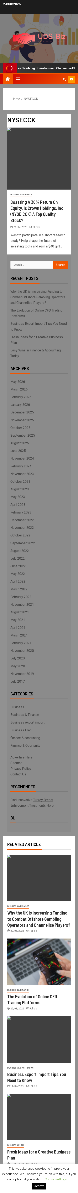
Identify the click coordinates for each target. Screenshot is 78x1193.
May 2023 (17, 497)
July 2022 (17, 558)
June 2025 (18, 451)
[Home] (8, 79)
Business (17, 707)
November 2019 (22, 674)
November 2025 (22, 420)
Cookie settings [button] (56, 1179)
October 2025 (20, 428)
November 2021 (22, 605)
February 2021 (20, 643)
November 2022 (22, 528)
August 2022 (19, 551)
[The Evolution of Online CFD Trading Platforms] (39, 962)
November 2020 (22, 651)
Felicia (33, 930)
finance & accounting (25, 738)
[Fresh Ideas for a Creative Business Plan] (39, 1117)
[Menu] (18, 79)
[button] (18, 79)
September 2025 (22, 435)
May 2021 (17, 620)
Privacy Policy (20, 769)
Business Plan (20, 730)
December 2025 (22, 412)
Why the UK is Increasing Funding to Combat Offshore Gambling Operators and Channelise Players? (37, 297)
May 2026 (17, 382)
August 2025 (19, 443)
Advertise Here (21, 757)
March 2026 (19, 389)
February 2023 (20, 512)
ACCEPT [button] (39, 1186)
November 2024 (22, 458)
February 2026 (20, 397)
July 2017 (17, 681)
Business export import (27, 722)
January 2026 (20, 405)
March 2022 (19, 589)
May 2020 (17, 666)
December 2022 (22, 520)
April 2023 (17, 505)
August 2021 (19, 612)
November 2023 (22, 474)
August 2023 (19, 489)
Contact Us (18, 774)
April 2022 (17, 581)
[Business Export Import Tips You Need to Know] (39, 1039)
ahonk (36, 227)
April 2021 (17, 628)
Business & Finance (21, 194)
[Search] (64, 79)
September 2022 (22, 543)
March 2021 (19, 635)
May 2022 (17, 574)
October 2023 (20, 482)
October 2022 (20, 535)
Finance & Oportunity (25, 746)
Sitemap (16, 763)
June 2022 (18, 566)
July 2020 (17, 658)
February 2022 (20, 597)
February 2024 (20, 466)
